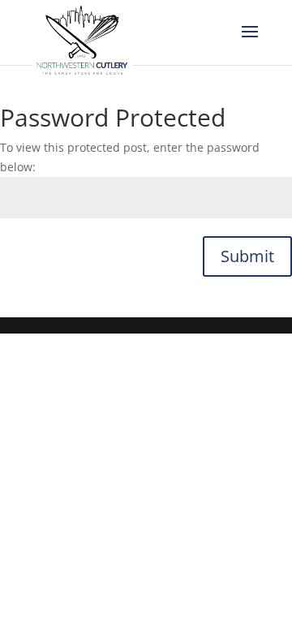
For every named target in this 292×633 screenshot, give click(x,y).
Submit (247, 256)
